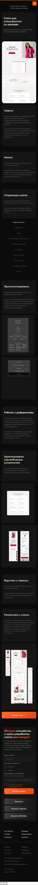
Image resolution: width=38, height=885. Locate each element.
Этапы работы (26, 834)
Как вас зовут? (9, 755)
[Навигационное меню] (35, 3)
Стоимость (8, 837)
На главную (8, 831)
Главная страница (14, 6)
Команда (24, 831)
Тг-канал (7, 850)
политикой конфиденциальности (15, 785)
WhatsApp (25, 850)
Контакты (24, 837)
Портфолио (24, 6)
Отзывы (7, 834)
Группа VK (8, 853)
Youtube (7, 847)
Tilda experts (26, 853)
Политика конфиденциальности (16, 864)
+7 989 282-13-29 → (11, 861)
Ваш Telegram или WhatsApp (14, 773)
